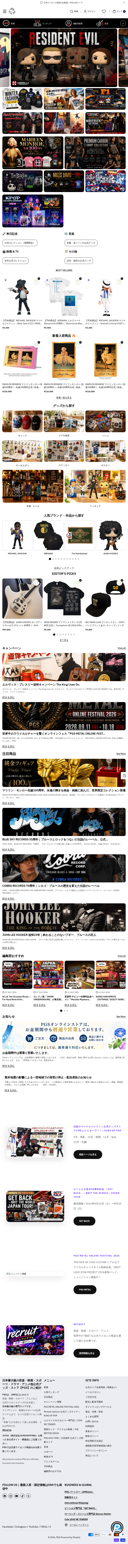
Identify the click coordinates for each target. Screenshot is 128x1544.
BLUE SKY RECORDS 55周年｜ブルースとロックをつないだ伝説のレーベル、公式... (55, 839)
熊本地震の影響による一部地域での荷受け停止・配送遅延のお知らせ (48, 1077)
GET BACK (84, 1221)
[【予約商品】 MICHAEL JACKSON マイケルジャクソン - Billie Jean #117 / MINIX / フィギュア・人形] (22, 297)
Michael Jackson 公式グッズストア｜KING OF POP (62, 1413)
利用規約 (89, 1426)
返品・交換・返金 (94, 1411)
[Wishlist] (103, 11)
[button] (4, 11)
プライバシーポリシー (96, 1450)
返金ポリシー (91, 1431)
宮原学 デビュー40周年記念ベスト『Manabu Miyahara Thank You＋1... (79, 998)
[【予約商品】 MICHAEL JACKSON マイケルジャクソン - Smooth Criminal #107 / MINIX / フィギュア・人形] (105, 297)
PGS (58, 1537)
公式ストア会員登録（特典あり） (101, 1387)
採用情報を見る (86, 1353)
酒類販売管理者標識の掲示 (98, 1445)
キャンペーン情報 (52, 1401)
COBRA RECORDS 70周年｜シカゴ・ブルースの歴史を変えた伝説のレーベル (51, 886)
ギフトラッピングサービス (98, 1406)
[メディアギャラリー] (22, 99)
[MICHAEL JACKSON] (17, 535)
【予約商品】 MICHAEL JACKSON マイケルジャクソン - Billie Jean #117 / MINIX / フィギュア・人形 (22, 322)
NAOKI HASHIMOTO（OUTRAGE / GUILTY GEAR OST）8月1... (110, 998)
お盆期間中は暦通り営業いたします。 (26, 1053)
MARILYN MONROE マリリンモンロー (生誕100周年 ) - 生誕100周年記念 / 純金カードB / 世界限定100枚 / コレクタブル (64, 386)
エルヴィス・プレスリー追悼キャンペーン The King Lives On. (41, 684)
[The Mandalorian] (80, 535)
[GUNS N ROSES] (111, 535)
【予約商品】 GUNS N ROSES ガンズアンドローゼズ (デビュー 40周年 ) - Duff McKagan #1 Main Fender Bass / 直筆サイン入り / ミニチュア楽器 (22, 624)
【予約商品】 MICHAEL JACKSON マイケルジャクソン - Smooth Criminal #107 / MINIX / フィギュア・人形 (105, 322)
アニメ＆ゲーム (51, 1461)
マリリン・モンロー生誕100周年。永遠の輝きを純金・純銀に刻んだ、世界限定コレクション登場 (64, 790)
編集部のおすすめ (52, 1471)
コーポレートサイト (79, 1524)
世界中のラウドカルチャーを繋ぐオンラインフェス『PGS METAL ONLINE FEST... (53, 733)
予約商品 (48, 1466)
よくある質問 (91, 1416)
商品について (91, 1455)
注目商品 (48, 1397)
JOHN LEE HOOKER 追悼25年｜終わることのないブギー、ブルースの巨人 (49, 935)
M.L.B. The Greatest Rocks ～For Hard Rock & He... (16, 998)
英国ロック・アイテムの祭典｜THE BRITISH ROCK (61, 1431)
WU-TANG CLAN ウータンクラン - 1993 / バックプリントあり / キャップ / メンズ (105, 624)
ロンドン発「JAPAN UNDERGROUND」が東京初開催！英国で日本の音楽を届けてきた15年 (48, 998)
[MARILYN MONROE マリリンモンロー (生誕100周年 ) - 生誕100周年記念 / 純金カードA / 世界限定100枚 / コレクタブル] (105, 360)
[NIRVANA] (49, 535)
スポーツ (48, 1451)
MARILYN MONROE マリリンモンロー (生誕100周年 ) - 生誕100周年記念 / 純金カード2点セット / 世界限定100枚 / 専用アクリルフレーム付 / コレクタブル (22, 386)
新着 (46, 1387)
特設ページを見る (88, 1154)
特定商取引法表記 (94, 1440)
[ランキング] (37, 23)
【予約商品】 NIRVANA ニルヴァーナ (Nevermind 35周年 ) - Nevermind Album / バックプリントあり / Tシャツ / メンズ (64, 322)
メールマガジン (93, 1392)
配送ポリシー (91, 1436)
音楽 (46, 1446)
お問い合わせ (91, 1421)
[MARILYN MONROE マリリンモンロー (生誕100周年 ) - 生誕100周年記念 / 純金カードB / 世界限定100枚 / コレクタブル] (64, 360)
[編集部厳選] (68, 23)
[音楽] (100, 23)
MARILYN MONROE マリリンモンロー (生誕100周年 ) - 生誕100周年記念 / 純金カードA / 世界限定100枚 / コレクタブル (105, 386)
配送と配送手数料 (94, 1401)
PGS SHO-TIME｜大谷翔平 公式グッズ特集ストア (63, 1440)
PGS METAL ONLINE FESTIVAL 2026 (61, 1406)
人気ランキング (51, 1392)
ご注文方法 (90, 1397)
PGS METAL (85, 1289)
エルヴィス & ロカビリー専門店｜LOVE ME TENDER (63, 1422)
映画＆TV (48, 1456)
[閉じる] (124, 2)
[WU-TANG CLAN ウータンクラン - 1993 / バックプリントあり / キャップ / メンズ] (105, 598)
